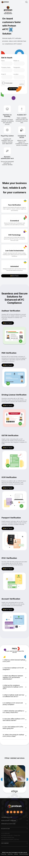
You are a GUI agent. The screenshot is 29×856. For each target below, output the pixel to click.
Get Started (13, 88)
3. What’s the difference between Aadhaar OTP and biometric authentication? (13, 677)
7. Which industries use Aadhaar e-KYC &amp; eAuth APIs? (13, 711)
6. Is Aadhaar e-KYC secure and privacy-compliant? (13, 703)
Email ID (3, 74)
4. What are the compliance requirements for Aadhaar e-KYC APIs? (13, 687)
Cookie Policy (10, 854)
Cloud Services (5, 833)
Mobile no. (16, 60)
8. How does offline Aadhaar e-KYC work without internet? (14, 719)
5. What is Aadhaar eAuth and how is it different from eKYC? (13, 695)
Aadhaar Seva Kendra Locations (10, 839)
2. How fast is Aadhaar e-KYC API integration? (13, 668)
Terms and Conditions (23, 854)
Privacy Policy (3, 854)
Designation (16, 67)
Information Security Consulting (10, 835)
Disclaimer (16, 854)
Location (15, 74)
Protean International (7, 837)
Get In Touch (15, 275)
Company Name (5, 67)
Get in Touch (8, 323)
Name (3, 60)
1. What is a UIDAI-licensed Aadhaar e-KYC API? (14, 660)
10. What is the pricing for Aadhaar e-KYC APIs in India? (13, 735)
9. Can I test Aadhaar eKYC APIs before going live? (13, 727)
